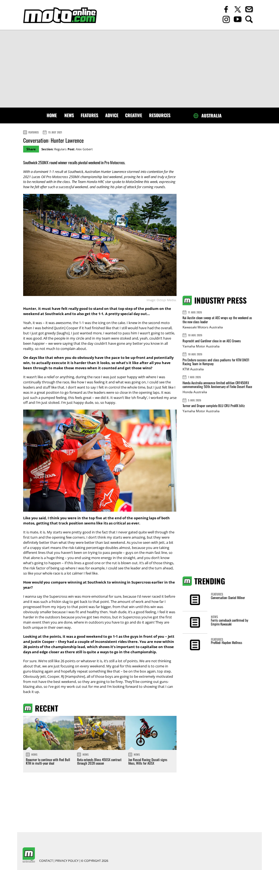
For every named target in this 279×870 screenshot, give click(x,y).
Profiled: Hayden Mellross (226, 642)
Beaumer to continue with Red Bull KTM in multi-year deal (48, 761)
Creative (133, 115)
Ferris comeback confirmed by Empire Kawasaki (229, 622)
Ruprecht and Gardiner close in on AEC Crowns (212, 340)
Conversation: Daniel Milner (228, 597)
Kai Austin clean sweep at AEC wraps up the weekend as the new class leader (217, 319)
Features (89, 115)
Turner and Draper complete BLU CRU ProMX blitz (214, 405)
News (69, 115)
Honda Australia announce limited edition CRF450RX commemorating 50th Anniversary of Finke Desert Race (217, 384)
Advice (111, 115)
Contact (46, 860)
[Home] (60, 15)
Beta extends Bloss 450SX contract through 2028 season (99, 761)
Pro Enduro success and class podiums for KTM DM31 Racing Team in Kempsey (216, 361)
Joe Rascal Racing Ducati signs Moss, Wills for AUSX (147, 761)
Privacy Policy (66, 860)
